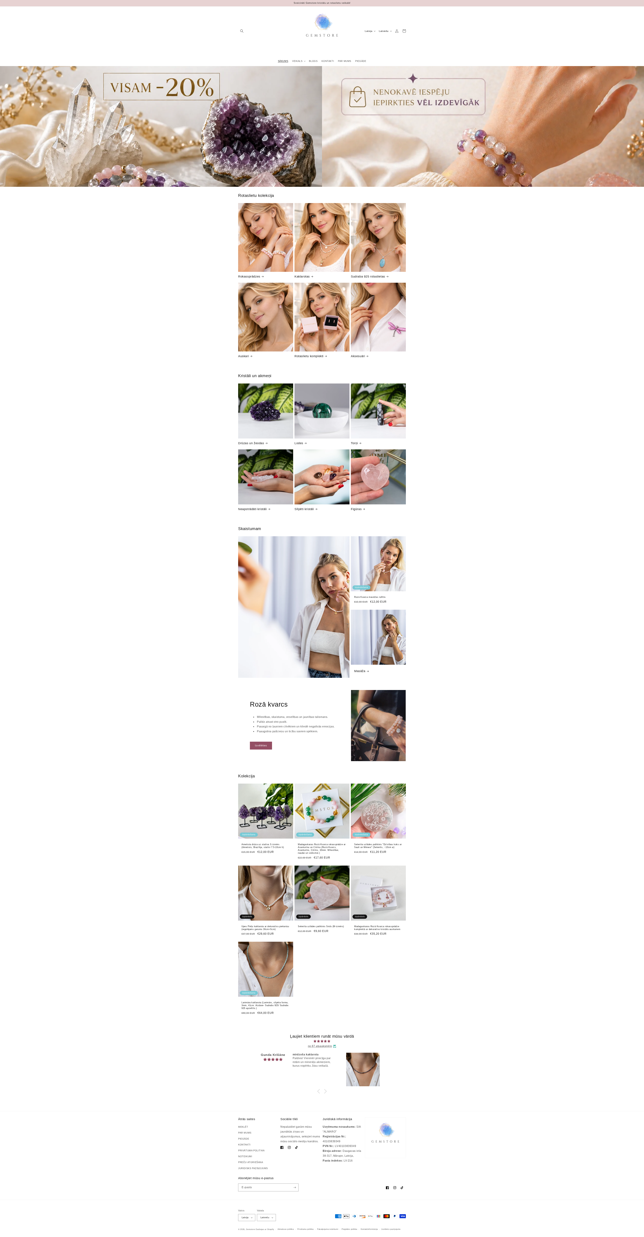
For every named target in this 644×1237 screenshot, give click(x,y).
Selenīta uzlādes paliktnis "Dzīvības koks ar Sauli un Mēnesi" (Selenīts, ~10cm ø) (378, 845)
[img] (322, 1041)
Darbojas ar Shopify (265, 1229)
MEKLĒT (243, 1126)
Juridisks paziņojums (391, 1229)
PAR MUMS (244, 1132)
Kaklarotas (302, 276)
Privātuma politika (305, 1229)
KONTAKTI (244, 1144)
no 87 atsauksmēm (320, 1046)
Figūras (356, 509)
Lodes (298, 443)
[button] (242, 31)
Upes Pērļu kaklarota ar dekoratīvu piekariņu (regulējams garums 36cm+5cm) (265, 927)
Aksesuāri (358, 356)
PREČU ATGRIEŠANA (250, 1162)
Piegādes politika (349, 1229)
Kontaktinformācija (369, 1229)
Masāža (359, 671)
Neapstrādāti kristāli (252, 509)
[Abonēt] (294, 1187)
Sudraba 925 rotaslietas (368, 276)
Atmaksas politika (286, 1229)
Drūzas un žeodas (251, 443)
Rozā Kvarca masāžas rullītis (370, 597)
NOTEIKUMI (245, 1156)
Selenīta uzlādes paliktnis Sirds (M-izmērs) (321, 926)
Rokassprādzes (249, 276)
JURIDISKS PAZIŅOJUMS (253, 1168)
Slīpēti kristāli (304, 509)
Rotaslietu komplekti (309, 356)
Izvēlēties (261, 745)
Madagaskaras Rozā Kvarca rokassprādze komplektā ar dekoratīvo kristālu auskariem (377, 927)
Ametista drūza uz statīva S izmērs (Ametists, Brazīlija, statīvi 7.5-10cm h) (262, 845)
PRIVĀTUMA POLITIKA (251, 1150)
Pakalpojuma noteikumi (327, 1229)
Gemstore (250, 1229)
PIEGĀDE (243, 1138)
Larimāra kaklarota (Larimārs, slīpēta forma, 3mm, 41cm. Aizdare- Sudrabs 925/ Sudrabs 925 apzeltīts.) (265, 1005)
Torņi (354, 443)
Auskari (243, 356)
